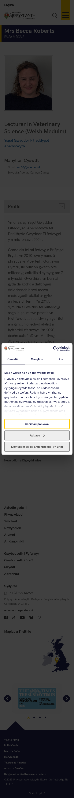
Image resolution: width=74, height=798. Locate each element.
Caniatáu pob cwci (37, 424)
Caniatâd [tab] (13, 359)
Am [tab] (60, 359)
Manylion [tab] (37, 359)
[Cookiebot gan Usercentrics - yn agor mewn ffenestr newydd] (53, 348)
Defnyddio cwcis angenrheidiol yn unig (37, 446)
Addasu (35, 435)
